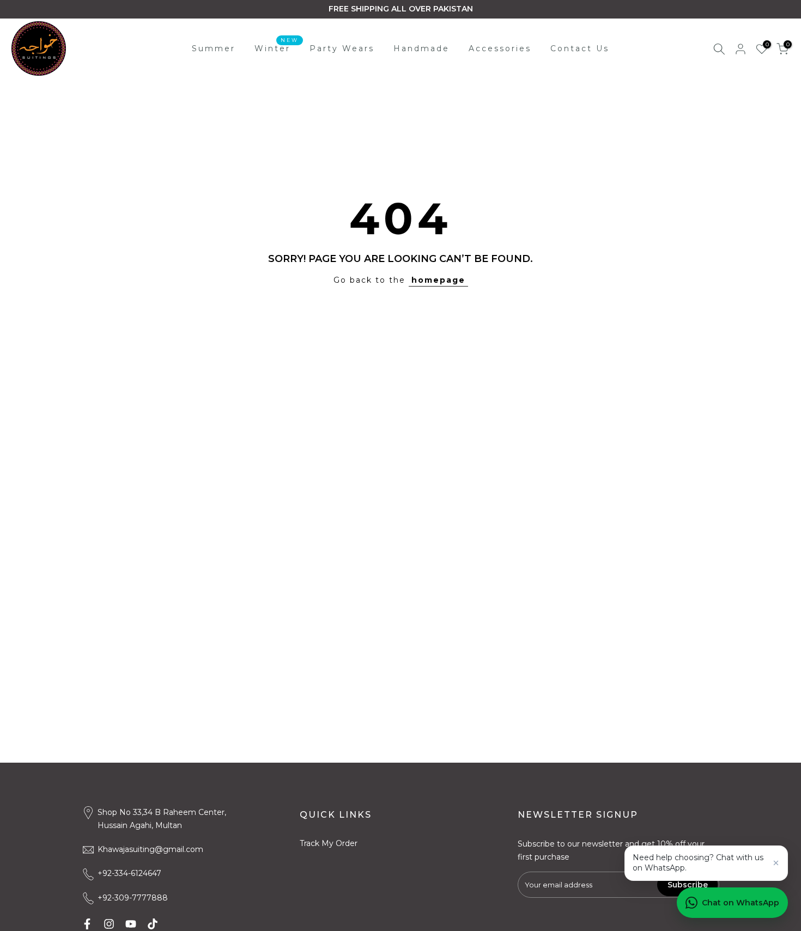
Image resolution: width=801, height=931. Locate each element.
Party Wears (342, 48)
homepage (438, 280)
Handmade (421, 48)
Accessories (500, 48)
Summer (213, 48)
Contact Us (579, 48)
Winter (276, 47)
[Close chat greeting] (776, 863)
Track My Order (328, 843)
